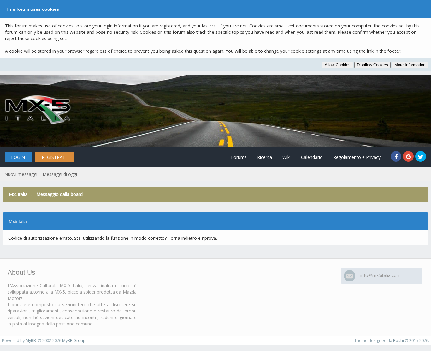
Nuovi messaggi (20, 174)
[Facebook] (397, 157)
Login (18, 157)
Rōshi (398, 340)
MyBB (31, 340)
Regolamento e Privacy (357, 157)
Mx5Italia (18, 194)
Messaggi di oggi (60, 174)
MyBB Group (74, 340)
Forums (239, 157)
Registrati (54, 157)
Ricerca (264, 157)
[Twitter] (420, 157)
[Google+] (409, 157)
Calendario (312, 157)
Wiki (286, 157)
